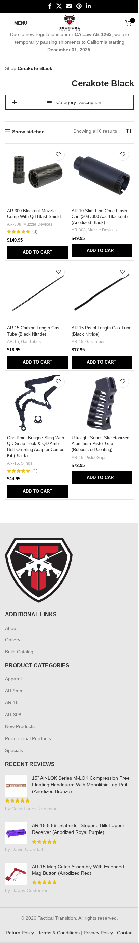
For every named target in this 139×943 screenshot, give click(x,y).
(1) (34, 471)
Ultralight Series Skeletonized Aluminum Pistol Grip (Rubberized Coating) (100, 444)
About (11, 628)
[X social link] (59, 6)
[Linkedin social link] (88, 6)
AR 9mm (14, 690)
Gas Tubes (31, 341)
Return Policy (20, 932)
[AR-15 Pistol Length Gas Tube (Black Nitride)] (102, 292)
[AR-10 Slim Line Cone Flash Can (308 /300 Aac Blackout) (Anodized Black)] (102, 175)
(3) (34, 232)
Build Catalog (19, 651)
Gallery (12, 639)
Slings (26, 463)
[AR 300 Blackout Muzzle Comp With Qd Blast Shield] (37, 175)
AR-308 (14, 224)
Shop (10, 68)
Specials (14, 750)
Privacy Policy (98, 932)
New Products (20, 726)
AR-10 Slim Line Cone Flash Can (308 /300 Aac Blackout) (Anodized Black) (100, 217)
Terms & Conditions (59, 932)
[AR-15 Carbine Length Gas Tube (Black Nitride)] (37, 292)
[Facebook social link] (50, 6)
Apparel (13, 678)
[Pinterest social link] (79, 6)
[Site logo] (69, 22)
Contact (125, 932)
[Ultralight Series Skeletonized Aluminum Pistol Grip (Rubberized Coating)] (102, 402)
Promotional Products (28, 738)
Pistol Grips (95, 457)
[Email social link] (69, 6)
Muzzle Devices (37, 224)
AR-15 (13, 341)
